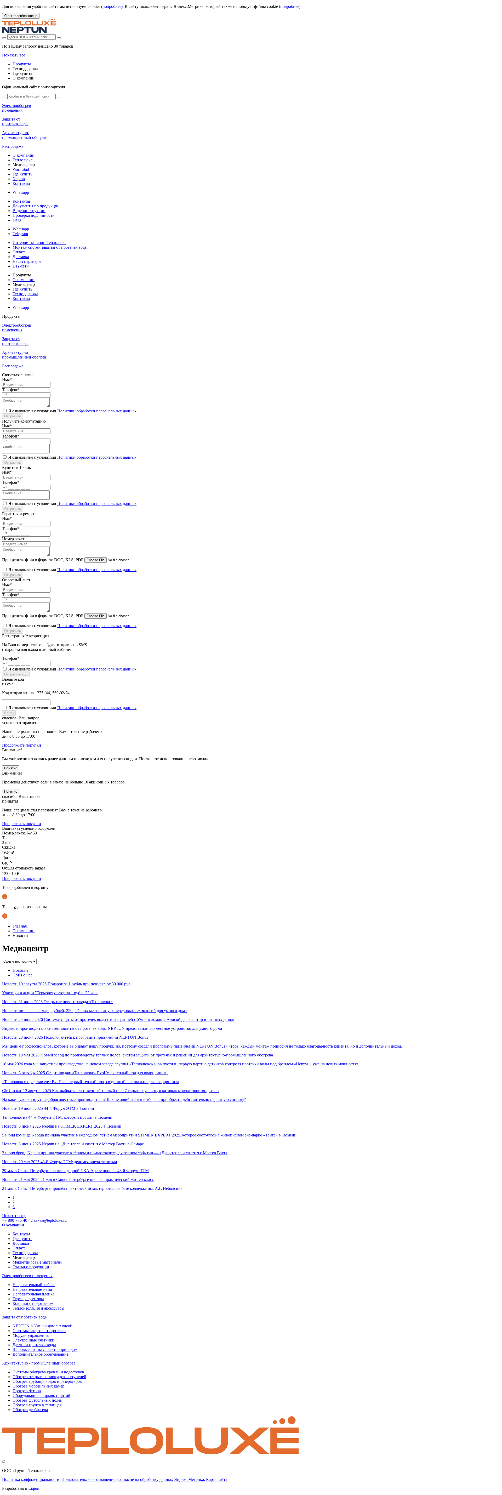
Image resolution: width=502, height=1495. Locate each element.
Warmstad (21, 169)
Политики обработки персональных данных (96, 411)
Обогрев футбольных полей (37, 1400)
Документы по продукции (36, 206)
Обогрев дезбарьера (30, 1409)
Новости (20, 970)
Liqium (34, 1488)
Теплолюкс (22, 160)
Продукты (22, 64)
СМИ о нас (22, 975)
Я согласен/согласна (20, 16)
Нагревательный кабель (34, 1284)
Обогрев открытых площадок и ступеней (49, 1376)
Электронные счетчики (33, 1340)
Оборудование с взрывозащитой (41, 1395)
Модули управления (31, 1335)
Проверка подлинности (34, 215)
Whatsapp (21, 192)
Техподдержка (25, 294)
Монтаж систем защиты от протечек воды (50, 247)
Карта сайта (216, 1479)
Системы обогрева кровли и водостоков (48, 1372)
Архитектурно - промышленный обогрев (39, 1363)
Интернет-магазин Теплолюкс (39, 242)
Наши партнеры (27, 261)
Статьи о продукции (31, 1267)
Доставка (21, 256)
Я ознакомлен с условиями (72, 411)
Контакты (21, 183)
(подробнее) (112, 6)
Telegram (20, 233)
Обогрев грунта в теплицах (37, 1405)
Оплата (19, 252)
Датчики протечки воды (34, 1345)
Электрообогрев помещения (27, 1276)
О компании (24, 155)
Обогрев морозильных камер (38, 1386)
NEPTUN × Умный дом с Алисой (42, 1326)
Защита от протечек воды (25, 1317)
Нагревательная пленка (33, 1294)
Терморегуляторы (28, 1299)
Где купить (22, 174)
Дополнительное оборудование (41, 1354)
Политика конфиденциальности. (31, 1479)
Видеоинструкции (29, 210)
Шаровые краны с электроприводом (45, 1349)
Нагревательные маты (32, 1289)
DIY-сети (21, 266)
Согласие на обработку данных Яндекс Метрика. (161, 1479)
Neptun (19, 179)
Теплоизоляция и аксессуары (38, 1308)
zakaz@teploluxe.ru (50, 1220)
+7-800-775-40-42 (17, 1220)
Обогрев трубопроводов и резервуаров (47, 1381)
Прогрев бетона (27, 1391)
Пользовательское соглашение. (88, 1479)
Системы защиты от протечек (39, 1330)
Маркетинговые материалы (37, 1262)
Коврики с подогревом (33, 1303)
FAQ (17, 220)
